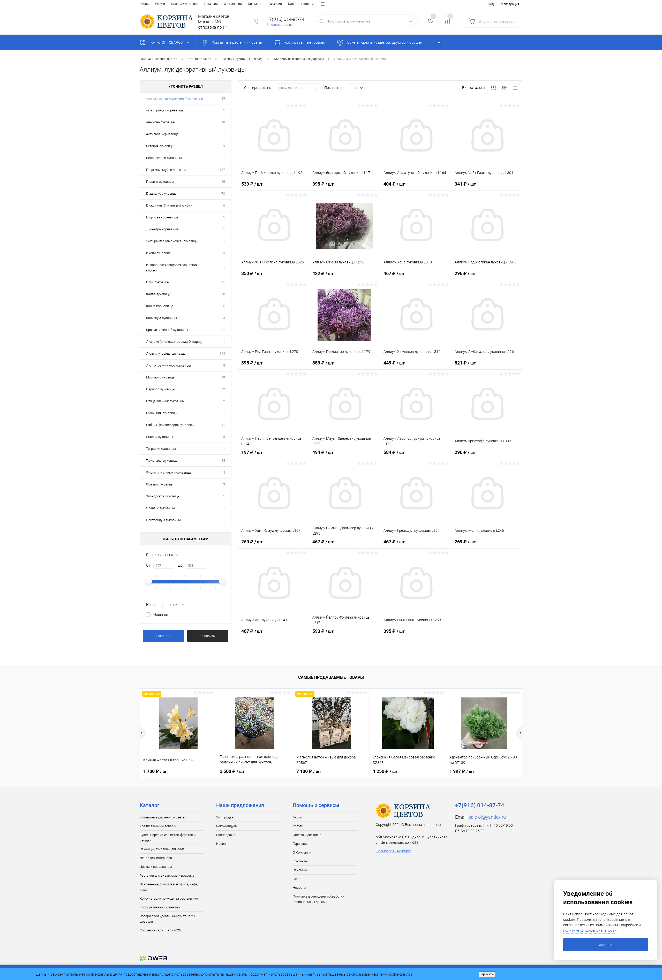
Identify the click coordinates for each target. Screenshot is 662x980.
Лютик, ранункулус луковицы (168, 365)
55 (223, 460)
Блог (291, 4)
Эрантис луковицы (160, 508)
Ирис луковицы (158, 282)
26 (223, 182)
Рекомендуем (227, 826)
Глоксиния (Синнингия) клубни (169, 205)
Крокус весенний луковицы (167, 330)
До (180, 565)
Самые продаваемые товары (331, 677)
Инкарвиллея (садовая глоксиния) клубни (172, 267)
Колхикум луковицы (161, 318)
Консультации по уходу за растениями (169, 898)
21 (223, 282)
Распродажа (225, 835)
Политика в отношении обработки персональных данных (318, 899)
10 (223, 122)
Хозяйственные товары (158, 826)
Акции (144, 4)
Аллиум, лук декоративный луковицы (174, 98)
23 (223, 98)
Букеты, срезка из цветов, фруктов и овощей (167, 837)
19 (223, 377)
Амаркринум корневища (165, 110)
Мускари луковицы (160, 377)
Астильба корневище (162, 134)
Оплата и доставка (184, 4)
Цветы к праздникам (156, 867)
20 (223, 294)
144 (222, 353)
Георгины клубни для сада (166, 170)
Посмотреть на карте (393, 851)
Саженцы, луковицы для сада (162, 849)
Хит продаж (225, 817)
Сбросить (207, 636)
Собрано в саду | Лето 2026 (160, 930)
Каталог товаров (167, 42)
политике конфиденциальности (589, 930)
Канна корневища (159, 306)
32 (223, 389)
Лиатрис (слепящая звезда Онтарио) (174, 342)
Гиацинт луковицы (160, 182)
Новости (307, 4)
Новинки (160, 614)
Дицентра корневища (162, 229)
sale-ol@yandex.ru (487, 817)
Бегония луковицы (160, 146)
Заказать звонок (280, 25)
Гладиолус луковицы (161, 193)
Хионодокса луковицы (163, 496)
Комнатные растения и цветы (162, 817)
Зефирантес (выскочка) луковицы (172, 241)
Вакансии (275, 4)
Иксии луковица (158, 253)
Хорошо (605, 945)
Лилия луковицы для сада (166, 353)
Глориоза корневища (162, 217)
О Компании (233, 4)
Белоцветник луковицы (164, 158)
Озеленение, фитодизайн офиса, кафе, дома (169, 887)
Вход (490, 4)
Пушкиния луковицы (161, 413)
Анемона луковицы (161, 122)
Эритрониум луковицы (163, 520)
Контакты (255, 4)
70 (223, 193)
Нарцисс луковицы (160, 389)
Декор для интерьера (156, 858)
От (148, 565)
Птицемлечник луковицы (165, 401)
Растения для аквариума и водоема (167, 875)
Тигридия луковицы (161, 449)
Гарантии (211, 4)
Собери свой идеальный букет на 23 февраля (167, 918)
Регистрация (509, 4)
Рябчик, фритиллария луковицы (170, 425)
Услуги (160, 4)
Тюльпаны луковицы (162, 460)
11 (223, 425)
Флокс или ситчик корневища (168, 472)
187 (222, 170)
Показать (163, 636)
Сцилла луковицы (159, 437)
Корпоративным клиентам (160, 907)
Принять (487, 974)
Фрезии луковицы (160, 484)
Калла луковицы (158, 294)
